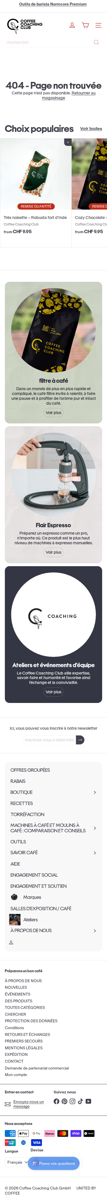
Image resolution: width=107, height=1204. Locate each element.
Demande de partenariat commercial (37, 1068)
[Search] (96, 42)
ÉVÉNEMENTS (17, 994)
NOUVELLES (16, 987)
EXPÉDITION (16, 1054)
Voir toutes (91, 128)
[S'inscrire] (80, 740)
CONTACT (14, 1061)
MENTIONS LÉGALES (24, 1048)
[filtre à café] (53, 330)
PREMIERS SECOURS (24, 1041)
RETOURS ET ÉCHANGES (27, 1034)
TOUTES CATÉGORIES (25, 1007)
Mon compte (16, 1074)
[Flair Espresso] (53, 475)
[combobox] (53, 42)
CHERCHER (15, 1014)
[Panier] (85, 25)
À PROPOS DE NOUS (23, 980)
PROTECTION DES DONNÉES (31, 1021)
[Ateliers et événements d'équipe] (53, 614)
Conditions (14, 1027)
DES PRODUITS (18, 1001)
